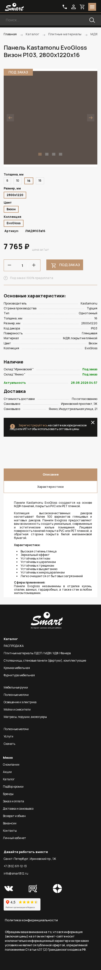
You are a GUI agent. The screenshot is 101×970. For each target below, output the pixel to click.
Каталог (9, 779)
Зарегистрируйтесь (33, 425)
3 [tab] (53, 154)
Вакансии (9, 823)
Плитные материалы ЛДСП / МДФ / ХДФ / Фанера (37, 653)
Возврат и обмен (14, 816)
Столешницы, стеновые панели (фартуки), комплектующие (45, 660)
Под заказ (69, 264)
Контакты (10, 831)
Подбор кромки (13, 786)
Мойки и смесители (17, 709)
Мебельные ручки (16, 687)
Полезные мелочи (16, 695)
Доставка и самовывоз (18, 808)
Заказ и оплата (13, 801)
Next (90, 117)
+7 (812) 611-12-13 (15, 866)
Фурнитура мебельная (19, 675)
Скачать (9, 744)
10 (17, 180)
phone (65, 7)
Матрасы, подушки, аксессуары (25, 717)
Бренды (8, 794)
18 (39, 180)
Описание (51, 474)
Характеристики (50, 487)
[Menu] (92, 7)
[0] (82, 7)
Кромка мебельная (17, 668)
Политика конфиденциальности (31, 920)
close (93, 422)
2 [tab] (47, 154)
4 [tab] (60, 154)
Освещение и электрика (20, 702)
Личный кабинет (14, 838)
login (73, 7)
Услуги (8, 736)
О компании (11, 764)
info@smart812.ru (16, 873)
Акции (7, 772)
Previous (10, 117)
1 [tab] (40, 154)
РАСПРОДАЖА (14, 646)
